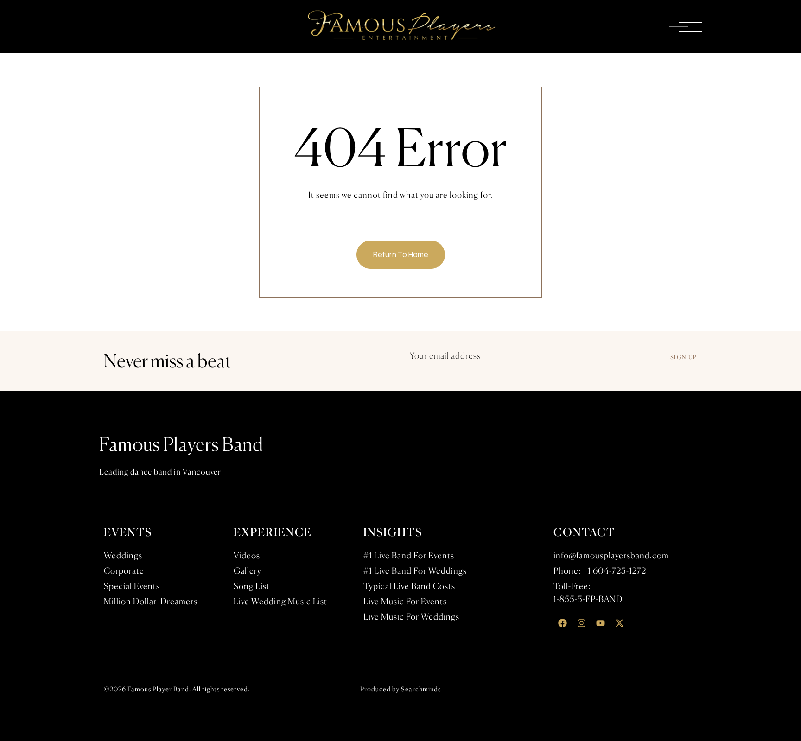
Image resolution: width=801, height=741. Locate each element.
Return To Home (400, 254)
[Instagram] (581, 623)
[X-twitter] (619, 623)
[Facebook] (562, 623)
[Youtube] (600, 623)
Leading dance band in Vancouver (160, 471)
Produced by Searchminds (400, 689)
